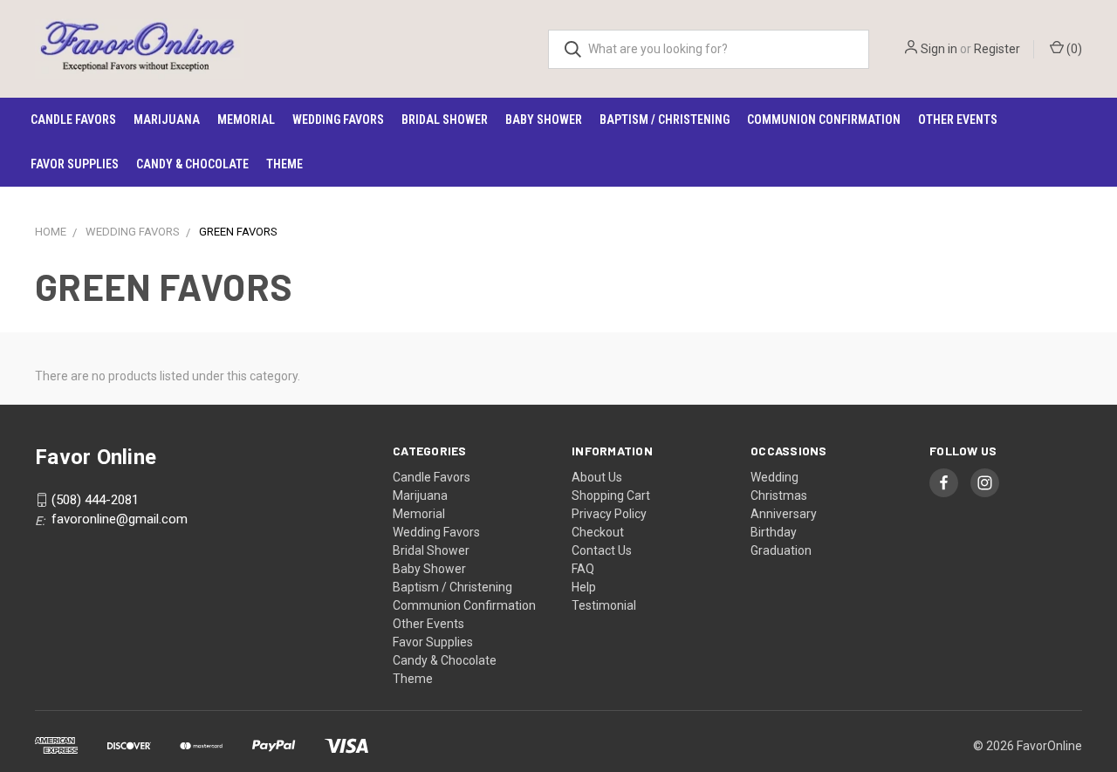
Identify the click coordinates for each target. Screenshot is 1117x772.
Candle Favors (73, 119)
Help (584, 587)
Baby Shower (543, 119)
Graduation (781, 550)
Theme (284, 164)
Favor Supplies (75, 164)
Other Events (957, 119)
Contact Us (602, 550)
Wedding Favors (338, 119)
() (1073, 49)
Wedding (774, 477)
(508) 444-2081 (95, 500)
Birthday (773, 532)
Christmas (778, 495)
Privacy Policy (609, 514)
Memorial (246, 119)
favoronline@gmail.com (119, 519)
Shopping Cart (611, 495)
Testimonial (604, 605)
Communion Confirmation (824, 119)
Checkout (598, 532)
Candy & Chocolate (192, 164)
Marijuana (167, 119)
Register (997, 49)
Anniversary (783, 514)
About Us (597, 477)
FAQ (583, 569)
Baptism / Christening (665, 119)
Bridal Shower (444, 119)
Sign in (939, 49)
